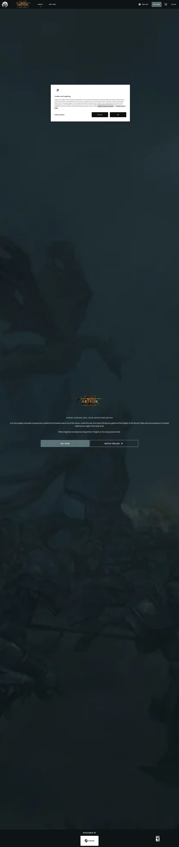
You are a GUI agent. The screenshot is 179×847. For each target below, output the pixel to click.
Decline (99, 114)
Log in (173, 4)
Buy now (156, 4)
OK (118, 114)
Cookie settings (59, 114)
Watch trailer (112, 443)
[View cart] (165, 4)
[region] (90, 103)
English (145, 4)
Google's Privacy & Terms (105, 106)
